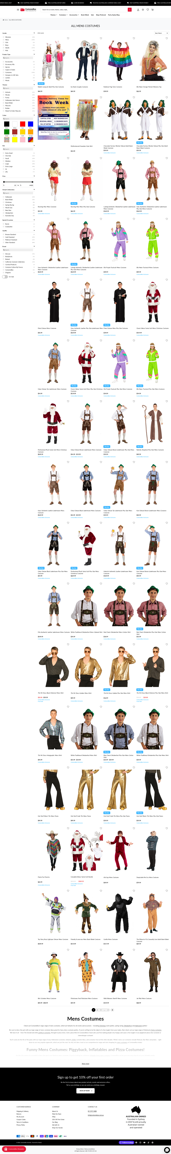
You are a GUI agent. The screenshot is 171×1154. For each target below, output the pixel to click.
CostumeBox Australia (26, 1142)
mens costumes (122, 1042)
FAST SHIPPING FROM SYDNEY (101, 3)
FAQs (53, 1117)
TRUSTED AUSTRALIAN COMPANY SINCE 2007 (68, 3)
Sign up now (85, 1091)
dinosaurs (51, 1059)
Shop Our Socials (57, 1128)
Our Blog (55, 1122)
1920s (73, 1040)
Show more (85, 1064)
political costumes (44, 1033)
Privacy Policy (21, 1125)
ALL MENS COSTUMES (15, 20)
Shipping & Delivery (22, 1111)
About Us (55, 1111)
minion (138, 1059)
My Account (20, 1117)
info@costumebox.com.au (96, 1115)
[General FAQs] (143, 9)
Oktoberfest (128, 1026)
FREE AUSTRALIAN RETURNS (18, 3)
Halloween (138, 1026)
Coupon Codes (21, 1119)
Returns (19, 1114)
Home (6, 20)
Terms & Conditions (22, 1122)
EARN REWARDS (41, 3)
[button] (18, 9)
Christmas (102, 1026)
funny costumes (156, 1030)
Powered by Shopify (37, 1142)
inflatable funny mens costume (100, 1055)
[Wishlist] (147, 9)
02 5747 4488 (92, 1111)
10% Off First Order (58, 1119)
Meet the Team (56, 1114)
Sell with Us (55, 1125)
